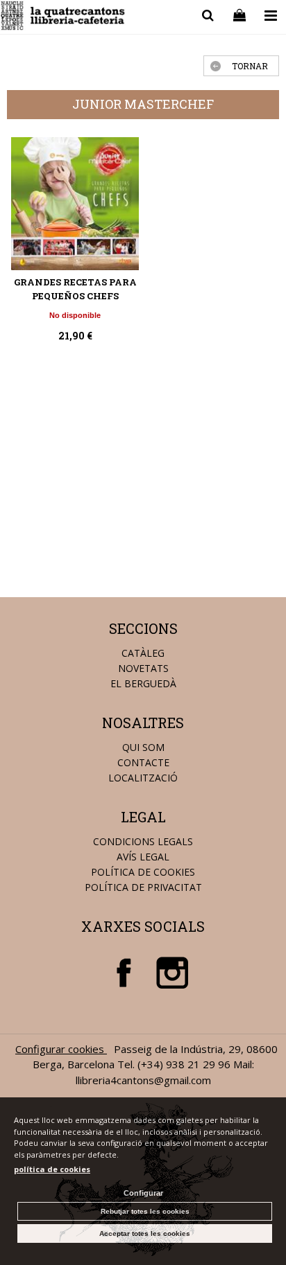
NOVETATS (143, 668)
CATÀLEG (143, 653)
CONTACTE (143, 762)
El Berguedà (143, 683)
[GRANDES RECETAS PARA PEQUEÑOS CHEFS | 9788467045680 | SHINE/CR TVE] (75, 204)
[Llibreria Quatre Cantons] (63, 17)
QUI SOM (143, 747)
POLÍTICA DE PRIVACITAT (143, 887)
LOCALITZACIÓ (143, 777)
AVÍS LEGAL (143, 856)
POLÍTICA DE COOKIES (143, 871)
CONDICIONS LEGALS (143, 841)
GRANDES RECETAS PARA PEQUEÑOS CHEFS (75, 289)
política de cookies (52, 1169)
